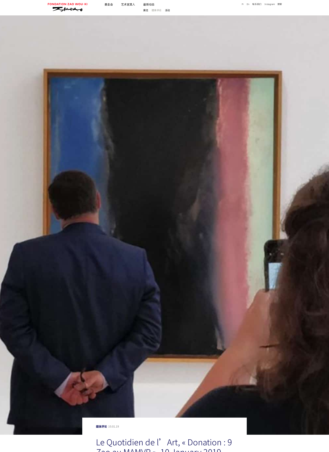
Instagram (269, 4)
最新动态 (149, 4)
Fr (243, 4)
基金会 (109, 4)
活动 (167, 10)
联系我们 (256, 4)
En (248, 4)
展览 (145, 10)
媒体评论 (157, 10)
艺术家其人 (128, 4)
